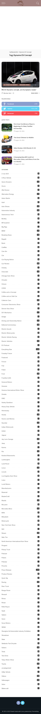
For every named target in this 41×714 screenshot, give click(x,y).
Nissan (4, 533)
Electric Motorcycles (8, 333)
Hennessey (5, 410)
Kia (3, 451)
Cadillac (4, 247)
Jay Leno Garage (7, 439)
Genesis (4, 386)
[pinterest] (20, 113)
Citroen (4, 284)
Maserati (4, 492)
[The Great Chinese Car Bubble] (7, 139)
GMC (3, 398)
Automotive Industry (8, 210)
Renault (4, 594)
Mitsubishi (5, 517)
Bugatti (4, 239)
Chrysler (4, 280)
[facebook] (20, 104)
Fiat (3, 366)
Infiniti (3, 431)
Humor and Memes (8, 419)
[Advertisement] (20, 27)
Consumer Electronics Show (11, 304)
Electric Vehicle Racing (9, 337)
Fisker (4, 370)
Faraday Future (7, 353)
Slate (3, 639)
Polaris (4, 558)
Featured (5, 357)
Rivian (4, 602)
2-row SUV (5, 174)
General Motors (7, 382)
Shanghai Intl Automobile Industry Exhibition (16, 631)
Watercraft (5, 688)
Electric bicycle (6, 329)
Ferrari (4, 361)
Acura (3, 186)
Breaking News (24, 85)
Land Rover (5, 464)
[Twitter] (22, 703)
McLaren (4, 504)
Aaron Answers (7, 182)
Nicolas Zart (7, 93)
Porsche (4, 566)
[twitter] (20, 109)
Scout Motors (6, 623)
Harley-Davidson (7, 402)
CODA (4, 288)
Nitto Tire (5, 537)
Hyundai (4, 423)
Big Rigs (4, 227)
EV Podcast (5, 345)
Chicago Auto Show (8, 276)
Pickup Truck (6, 549)
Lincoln (4, 472)
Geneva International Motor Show (13, 390)
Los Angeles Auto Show (9, 476)
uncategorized (6, 668)
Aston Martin (6, 198)
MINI (3, 513)
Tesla (3, 651)
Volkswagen (5, 680)
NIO (3, 529)
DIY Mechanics (7, 312)
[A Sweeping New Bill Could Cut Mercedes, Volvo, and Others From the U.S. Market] (7, 160)
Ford (3, 374)
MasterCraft (5, 496)
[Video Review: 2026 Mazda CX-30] (7, 149)
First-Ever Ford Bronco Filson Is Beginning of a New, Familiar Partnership (24, 126)
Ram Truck (5, 586)
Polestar (4, 562)
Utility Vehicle (6, 672)
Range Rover (6, 590)
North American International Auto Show (15, 541)
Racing (4, 582)
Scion (3, 619)
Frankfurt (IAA (6, 378)
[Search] (37, 3)
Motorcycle (5, 521)
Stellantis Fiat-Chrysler (9, 643)
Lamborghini (6, 459)
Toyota (4, 664)
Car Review (5, 263)
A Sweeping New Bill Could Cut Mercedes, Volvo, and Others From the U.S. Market (26, 159)
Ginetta (4, 394)
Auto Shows (5, 206)
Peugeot (4, 545)
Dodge (4, 317)
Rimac (4, 598)
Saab (3, 611)
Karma (4, 447)
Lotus (3, 480)
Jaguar (4, 435)
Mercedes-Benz (7, 509)
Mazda (4, 500)
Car (3, 255)
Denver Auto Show (8, 308)
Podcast (4, 553)
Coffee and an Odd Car (9, 296)
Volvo (3, 684)
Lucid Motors (6, 484)
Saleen (4, 615)
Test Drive (5, 656)
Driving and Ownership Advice (11, 321)
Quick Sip (5, 578)
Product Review (7, 574)
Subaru (4, 647)
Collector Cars (6, 300)
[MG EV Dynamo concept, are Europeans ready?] (20, 74)
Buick (3, 243)
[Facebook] (18, 703)
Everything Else (7, 349)
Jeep (3, 443)
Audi (3, 202)
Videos (4, 676)
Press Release (6, 570)
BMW (3, 231)
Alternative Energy (10, 85)
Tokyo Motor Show (8, 660)
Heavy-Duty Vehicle (8, 406)
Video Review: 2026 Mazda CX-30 (25, 148)
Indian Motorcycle (7, 427)
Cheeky (4, 268)
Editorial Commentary (9, 325)
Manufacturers (6, 488)
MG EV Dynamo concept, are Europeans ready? (19, 89)
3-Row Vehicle (6, 178)
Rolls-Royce (6, 607)
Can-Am (4, 251)
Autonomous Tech (8, 214)
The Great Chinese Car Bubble (24, 137)
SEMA (4, 627)
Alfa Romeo (5, 190)
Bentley (4, 219)
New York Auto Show (8, 525)
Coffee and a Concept (9, 292)
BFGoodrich (6, 223)
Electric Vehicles (7, 341)
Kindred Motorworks (8, 455)
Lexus (4, 468)
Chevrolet (5, 272)
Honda (4, 415)
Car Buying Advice (8, 259)
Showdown (5, 635)
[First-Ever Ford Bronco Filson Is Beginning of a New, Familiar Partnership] (7, 127)
